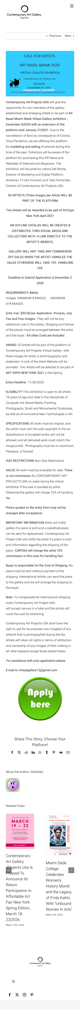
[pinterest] (32, 994)
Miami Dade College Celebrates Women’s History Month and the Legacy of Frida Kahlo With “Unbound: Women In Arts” (59, 886)
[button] (9, 870)
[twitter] (17, 994)
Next (68, 35)
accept (15, 608)
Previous (55, 35)
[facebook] (9, 994)
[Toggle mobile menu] (72, 6)
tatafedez (36, 772)
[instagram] (24, 994)
